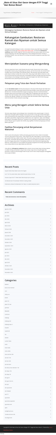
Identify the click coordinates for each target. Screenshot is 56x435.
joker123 (7, 301)
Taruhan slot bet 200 (10, 414)
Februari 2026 (8, 229)
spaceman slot (8, 404)
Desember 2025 (9, 235)
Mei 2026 (7, 219)
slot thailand (8, 391)
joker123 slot (8, 304)
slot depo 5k (8, 374)
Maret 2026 (8, 225)
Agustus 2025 (8, 249)
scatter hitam (8, 341)
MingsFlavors (7, 26)
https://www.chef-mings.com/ (25, 50)
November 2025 (9, 239)
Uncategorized (15, 25)
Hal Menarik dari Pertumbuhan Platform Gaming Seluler (18, 180)
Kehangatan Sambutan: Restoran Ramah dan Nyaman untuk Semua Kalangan (27, 31)
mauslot (7, 327)
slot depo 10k (8, 371)
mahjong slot (8, 321)
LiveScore (7, 314)
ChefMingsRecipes (38, 25)
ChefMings (23, 25)
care (6, 291)
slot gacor (7, 377)
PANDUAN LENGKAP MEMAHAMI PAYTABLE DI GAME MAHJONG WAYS (22, 184)
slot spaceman (8, 387)
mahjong (7, 317)
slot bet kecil (8, 364)
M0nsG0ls (7, 25)
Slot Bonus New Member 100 (12, 367)
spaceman (7, 397)
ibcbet (6, 297)
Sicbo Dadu (7, 347)
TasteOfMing (13, 26)
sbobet (6, 337)
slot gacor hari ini (9, 381)
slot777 (7, 394)
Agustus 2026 (8, 209)
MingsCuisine (45, 25)
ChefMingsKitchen (30, 25)
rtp (5, 334)
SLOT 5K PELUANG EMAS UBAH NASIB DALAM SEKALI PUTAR (20, 174)
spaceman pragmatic (10, 401)
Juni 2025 (7, 255)
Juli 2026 (7, 212)
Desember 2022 (9, 269)
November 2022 (9, 272)
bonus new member (9, 287)
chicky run (7, 294)
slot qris (7, 384)
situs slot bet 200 (9, 354)
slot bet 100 (8, 357)
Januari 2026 (8, 232)
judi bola (7, 307)
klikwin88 (7, 311)
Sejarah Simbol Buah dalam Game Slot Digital (15, 170)
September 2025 (9, 245)
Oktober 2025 (8, 242)
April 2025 (7, 262)
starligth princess (9, 411)
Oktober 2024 (8, 265)
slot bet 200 (8, 361)
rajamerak (7, 331)
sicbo (6, 344)
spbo (6, 407)
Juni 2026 (7, 215)
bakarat (6, 284)
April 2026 (7, 222)
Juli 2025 (7, 252)
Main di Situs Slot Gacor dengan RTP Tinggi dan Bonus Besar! (26, 3)
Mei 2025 (7, 259)
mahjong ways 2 (9, 324)
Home (32, 12)
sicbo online (7, 351)
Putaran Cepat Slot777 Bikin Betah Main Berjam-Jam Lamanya (19, 177)
